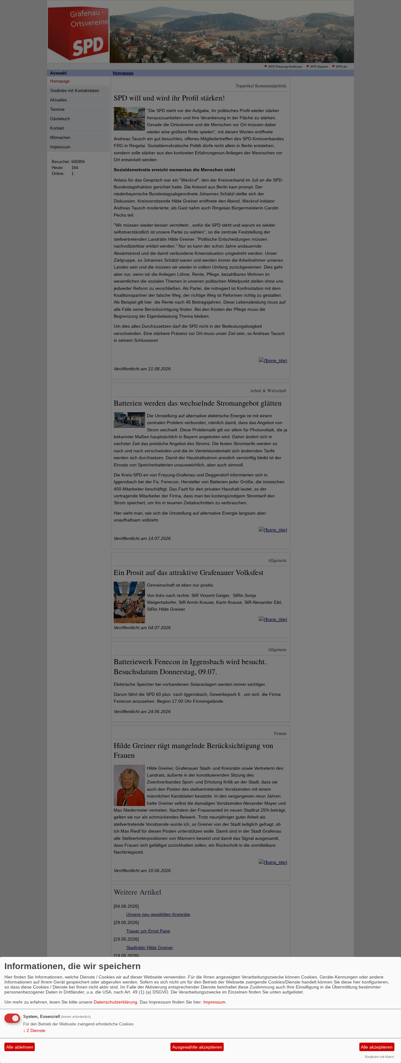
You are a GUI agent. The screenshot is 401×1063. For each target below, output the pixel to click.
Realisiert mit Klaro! (379, 1057)
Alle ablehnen (19, 1047)
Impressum (214, 1001)
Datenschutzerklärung (115, 1001)
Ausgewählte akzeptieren (197, 1047)
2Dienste (34, 1030)
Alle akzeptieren (377, 1047)
